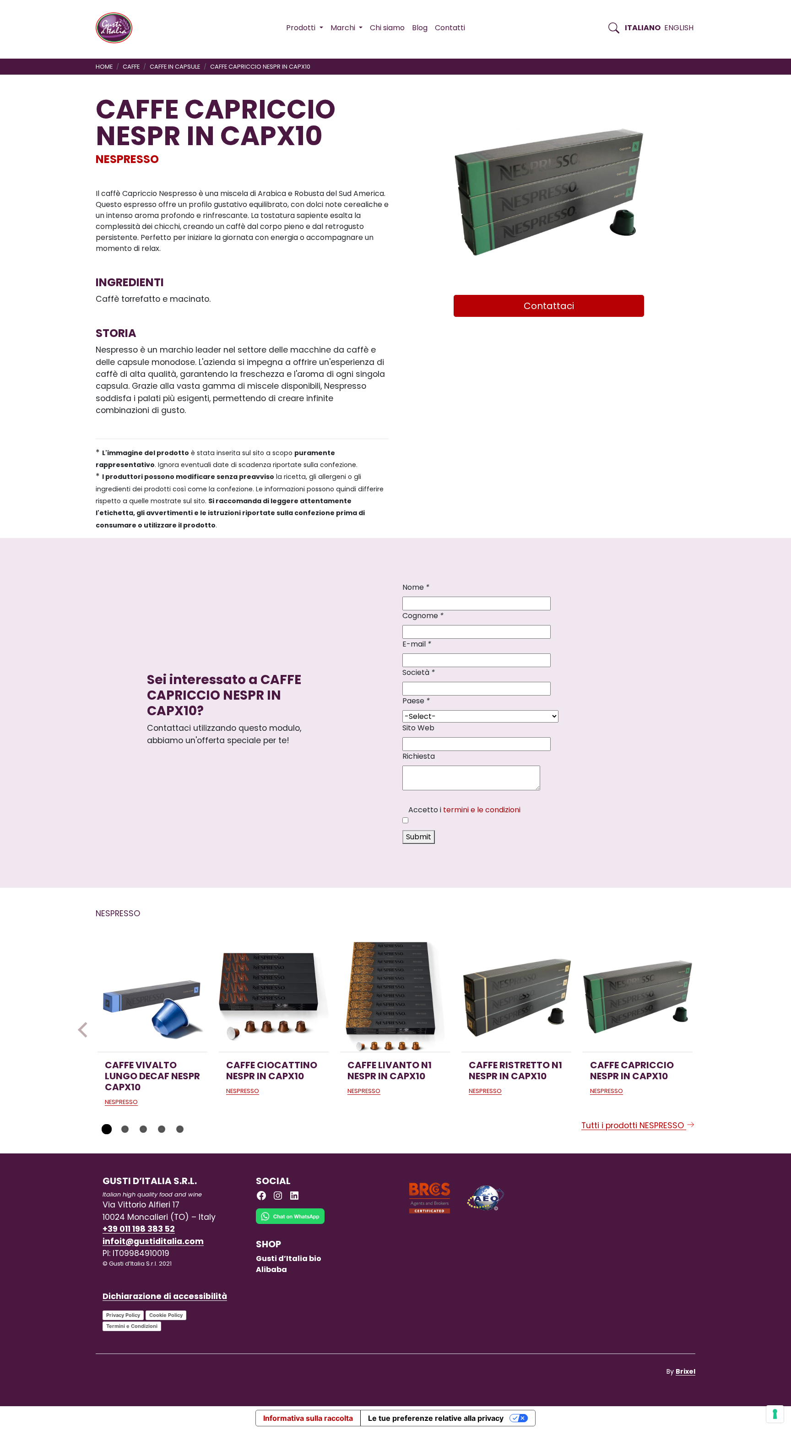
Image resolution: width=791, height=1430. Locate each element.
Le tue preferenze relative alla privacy (436, 1418)
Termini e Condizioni (131, 1326)
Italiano (643, 27)
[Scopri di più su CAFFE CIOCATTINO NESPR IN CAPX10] (274, 997)
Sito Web (418, 728)
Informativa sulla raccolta (308, 1418)
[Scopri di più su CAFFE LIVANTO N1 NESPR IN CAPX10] (395, 997)
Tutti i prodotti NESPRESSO (633, 1125)
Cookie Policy (166, 1315)
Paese (416, 701)
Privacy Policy (123, 1315)
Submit (418, 837)
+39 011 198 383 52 (139, 1228)
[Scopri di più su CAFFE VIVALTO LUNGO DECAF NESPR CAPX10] (152, 997)
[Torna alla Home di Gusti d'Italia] (117, 28)
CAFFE (131, 67)
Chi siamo (387, 27)
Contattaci (549, 305)
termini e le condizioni (481, 810)
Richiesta (418, 756)
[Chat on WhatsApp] (290, 1223)
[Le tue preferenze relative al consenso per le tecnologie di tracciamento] (775, 1414)
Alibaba (271, 1269)
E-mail (416, 644)
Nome (415, 587)
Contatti (450, 27)
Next (705, 1029)
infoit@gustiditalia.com (153, 1241)
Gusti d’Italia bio (288, 1258)
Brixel (685, 1371)
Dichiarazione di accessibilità (165, 1296)
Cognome (423, 615)
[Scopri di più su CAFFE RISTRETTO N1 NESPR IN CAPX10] (516, 997)
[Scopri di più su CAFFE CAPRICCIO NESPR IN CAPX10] (638, 997)
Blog (420, 27)
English (678, 27)
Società (418, 672)
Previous (85, 1029)
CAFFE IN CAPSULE (175, 67)
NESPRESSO (127, 159)
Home (104, 67)
